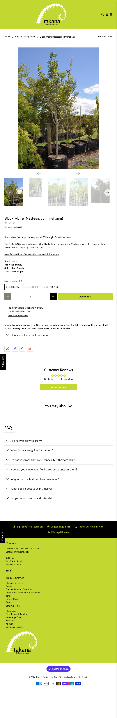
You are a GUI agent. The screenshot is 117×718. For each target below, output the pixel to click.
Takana (39, 677)
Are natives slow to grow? (26, 440)
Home (7, 36)
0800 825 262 (32, 548)
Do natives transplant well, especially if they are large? (43, 459)
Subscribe (10, 620)
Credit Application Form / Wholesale (23, 592)
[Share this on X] (7, 349)
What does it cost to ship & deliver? (32, 488)
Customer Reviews (14, 627)
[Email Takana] (7, 571)
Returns (9, 586)
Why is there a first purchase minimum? (35, 479)
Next (110, 36)
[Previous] (39, 173)
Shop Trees (11, 611)
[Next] (78, 173)
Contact (9, 602)
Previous (101, 36)
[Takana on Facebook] (10, 571)
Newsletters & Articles (16, 614)
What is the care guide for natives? (32, 450)
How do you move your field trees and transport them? (44, 469)
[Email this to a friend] (30, 349)
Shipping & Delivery (15, 583)
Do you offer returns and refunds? (31, 498)
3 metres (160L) (51, 287)
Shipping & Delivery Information (30, 335)
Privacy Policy (12, 599)
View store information (18, 315)
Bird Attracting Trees (25, 36)
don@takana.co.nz (20, 551)
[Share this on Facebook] (15, 349)
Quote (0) (2, 536)
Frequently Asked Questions (19, 589)
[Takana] (51, 14)
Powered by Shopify (80, 677)
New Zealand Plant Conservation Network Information (31, 254)
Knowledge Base (13, 617)
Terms (8, 595)
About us (10, 623)
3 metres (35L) (13, 287)
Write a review (58, 387)
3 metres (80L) (32, 287)
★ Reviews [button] (2, 361)
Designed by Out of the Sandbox (57, 677)
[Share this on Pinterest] (22, 349)
